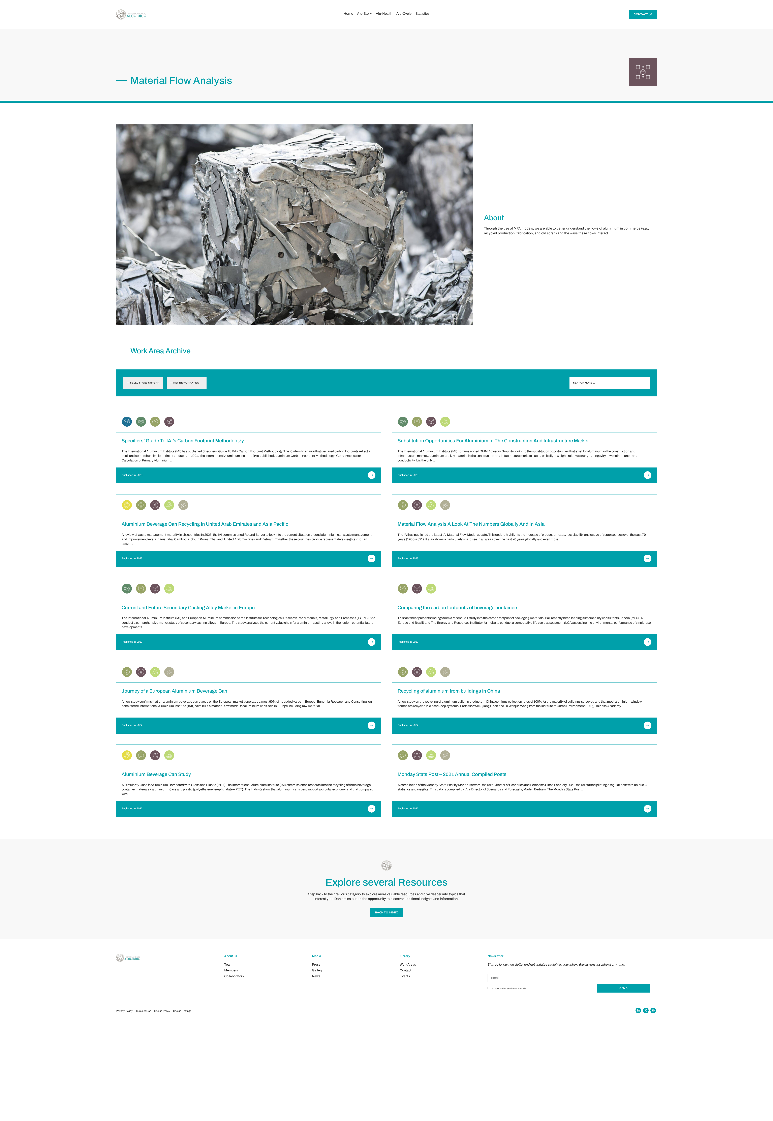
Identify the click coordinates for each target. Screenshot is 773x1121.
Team (228, 964)
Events (405, 976)
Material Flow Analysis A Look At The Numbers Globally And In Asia (471, 524)
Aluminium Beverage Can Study (156, 774)
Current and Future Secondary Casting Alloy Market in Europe (188, 607)
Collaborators (234, 976)
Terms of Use (143, 1011)
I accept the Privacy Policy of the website (508, 988)
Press (316, 964)
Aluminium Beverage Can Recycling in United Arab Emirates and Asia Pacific (205, 524)
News (316, 976)
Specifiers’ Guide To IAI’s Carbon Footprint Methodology (183, 440)
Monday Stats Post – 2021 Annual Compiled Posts (452, 774)
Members (231, 970)
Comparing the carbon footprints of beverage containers (458, 607)
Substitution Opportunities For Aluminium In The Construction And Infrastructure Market (493, 440)
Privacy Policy (124, 1011)
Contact (405, 970)
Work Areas (408, 964)
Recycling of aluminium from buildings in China (449, 691)
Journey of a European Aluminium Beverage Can (174, 691)
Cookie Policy (162, 1011)
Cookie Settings (182, 1011)
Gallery (317, 970)
